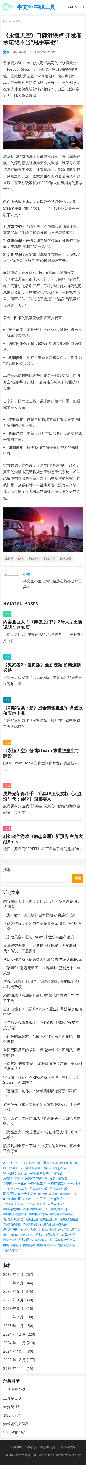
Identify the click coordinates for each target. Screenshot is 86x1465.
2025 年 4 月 (13, 1300)
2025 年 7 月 (13, 1274)
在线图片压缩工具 (36, 1209)
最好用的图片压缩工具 (18, 1235)
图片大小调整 (27, 1194)
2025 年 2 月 (13, 1317)
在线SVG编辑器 (35, 1204)
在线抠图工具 (49, 1219)
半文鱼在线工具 (36, 7)
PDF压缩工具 (69, 1163)
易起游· (76, 1229)
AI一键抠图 (10, 1163)
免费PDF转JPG (13, 1178)
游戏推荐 (49, 559)
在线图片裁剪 (60, 1209)
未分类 (8, 1406)
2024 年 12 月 (14, 1334)
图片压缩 (9, 1193)
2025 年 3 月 (13, 1308)
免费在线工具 (37, 1183)
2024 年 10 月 (14, 1351)
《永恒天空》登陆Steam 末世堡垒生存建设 (41, 753)
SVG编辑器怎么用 (54, 1168)
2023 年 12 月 (14, 1359)
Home (7, 21)
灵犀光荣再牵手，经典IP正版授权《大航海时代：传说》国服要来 (42, 796)
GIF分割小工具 (30, 1163)
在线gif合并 (56, 1199)
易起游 (9, 559)
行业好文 (10, 1432)
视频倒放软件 (12, 1250)
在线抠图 (32, 1219)
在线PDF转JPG (13, 1204)
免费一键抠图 (58, 1178)
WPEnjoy (75, 1455)
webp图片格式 (39, 1173)
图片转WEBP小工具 (32, 1198)
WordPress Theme (51, 1455)
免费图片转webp (14, 1183)
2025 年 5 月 (13, 1291)
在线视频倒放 (32, 1224)
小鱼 (27, 573)
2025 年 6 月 (13, 1282)
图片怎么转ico (47, 1194)
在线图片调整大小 (15, 1214)
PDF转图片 (10, 1168)
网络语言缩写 (46, 1245)
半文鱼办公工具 (15, 1188)
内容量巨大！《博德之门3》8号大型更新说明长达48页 (42, 624)
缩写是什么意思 (65, 1240)
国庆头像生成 (38, 1188)
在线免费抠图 (12, 1209)
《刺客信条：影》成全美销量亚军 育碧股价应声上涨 (43, 710)
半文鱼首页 (47, 1447)
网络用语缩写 (12, 1245)
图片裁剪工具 (68, 1194)
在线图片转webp (61, 1214)
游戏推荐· (9, 1240)
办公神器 (74, 1183)
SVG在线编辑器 (30, 1168)
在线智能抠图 (12, 1224)
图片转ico (9, 1199)
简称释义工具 (44, 1240)
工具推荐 (10, 1389)
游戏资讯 (65, 559)
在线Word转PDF (59, 1204)
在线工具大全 (13, 1219)
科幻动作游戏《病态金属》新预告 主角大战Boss (43, 839)
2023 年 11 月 (14, 1368)
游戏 (18, 21)
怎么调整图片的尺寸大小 (19, 1229)
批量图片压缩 (47, 1229)
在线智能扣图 (69, 1219)
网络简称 (29, 1245)
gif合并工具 (50, 1163)
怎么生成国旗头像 (55, 1224)
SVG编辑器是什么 (15, 1173)
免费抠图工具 (57, 1183)
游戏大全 (33, 559)
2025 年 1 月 (13, 1325)
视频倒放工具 (66, 1245)
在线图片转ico (38, 1214)
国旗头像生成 (58, 1188)
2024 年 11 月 (14, 1342)
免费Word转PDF (36, 1178)
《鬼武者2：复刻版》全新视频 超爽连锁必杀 (42, 667)
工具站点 (10, 1398)
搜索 (7, 869)
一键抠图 (57, 1173)
